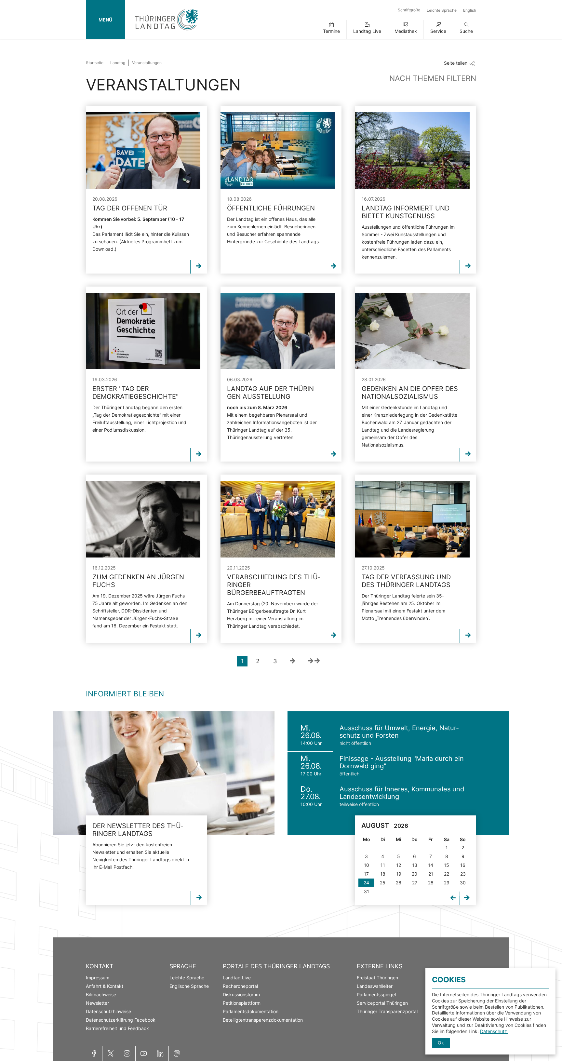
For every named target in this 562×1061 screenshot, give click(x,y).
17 (366, 874)
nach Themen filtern (432, 78)
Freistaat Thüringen (377, 977)
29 (446, 882)
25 (382, 882)
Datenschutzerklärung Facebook (120, 1020)
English (469, 10)
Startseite (94, 62)
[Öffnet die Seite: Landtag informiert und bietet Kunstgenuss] (412, 150)
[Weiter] (292, 661)
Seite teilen (455, 63)
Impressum (97, 977)
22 (446, 874)
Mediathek (406, 31)
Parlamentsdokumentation (250, 1011)
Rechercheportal (240, 986)
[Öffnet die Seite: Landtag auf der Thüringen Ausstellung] (278, 331)
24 (366, 882)
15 (446, 865)
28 (431, 882)
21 (430, 874)
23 (463, 874)
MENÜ (105, 19)
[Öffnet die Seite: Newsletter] (163, 773)
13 (414, 865)
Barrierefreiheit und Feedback (117, 1028)
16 (462, 865)
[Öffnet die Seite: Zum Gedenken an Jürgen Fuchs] (143, 519)
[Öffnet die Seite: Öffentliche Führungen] (278, 150)
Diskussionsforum (241, 994)
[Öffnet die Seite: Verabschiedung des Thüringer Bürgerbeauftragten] (278, 519)
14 (430, 865)
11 (383, 865)
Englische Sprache (189, 986)
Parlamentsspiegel (376, 994)
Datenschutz (494, 1031)
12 (398, 865)
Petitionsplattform (242, 1003)
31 (366, 891)
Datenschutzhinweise (108, 1011)
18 (382, 874)
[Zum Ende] (314, 661)
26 (398, 882)
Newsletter (97, 1003)
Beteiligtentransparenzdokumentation (263, 1020)
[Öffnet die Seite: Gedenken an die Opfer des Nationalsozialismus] (412, 331)
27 (414, 882)
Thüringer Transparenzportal (387, 1011)
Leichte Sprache (442, 10)
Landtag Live (367, 31)
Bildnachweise (101, 994)
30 (463, 882)
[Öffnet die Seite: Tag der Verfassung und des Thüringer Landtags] (412, 519)
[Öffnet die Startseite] (166, 31)
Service (438, 31)
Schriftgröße (409, 9)
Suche (466, 31)
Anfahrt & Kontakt (104, 986)
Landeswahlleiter (375, 986)
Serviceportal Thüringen (382, 1003)
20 (414, 874)
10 (366, 865)
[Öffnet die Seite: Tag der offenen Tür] (143, 150)
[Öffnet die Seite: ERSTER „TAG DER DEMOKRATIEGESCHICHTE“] (143, 331)
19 (398, 874)
